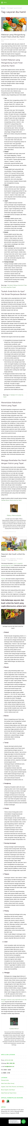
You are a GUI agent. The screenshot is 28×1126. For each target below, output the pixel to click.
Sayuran (3, 579)
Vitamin (3, 560)
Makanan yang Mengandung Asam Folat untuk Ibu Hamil (13, 35)
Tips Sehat (19, 559)
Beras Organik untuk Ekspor (8, 1090)
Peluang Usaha (5, 1080)
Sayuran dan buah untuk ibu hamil (13, 555)
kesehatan (13, 39)
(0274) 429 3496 (9, 1060)
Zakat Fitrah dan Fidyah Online (8, 1093)
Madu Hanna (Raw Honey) (7, 1083)
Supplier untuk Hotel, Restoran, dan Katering (12, 1086)
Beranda (3, 8)
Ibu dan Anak (5, 39)
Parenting (13, 559)
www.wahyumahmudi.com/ (9, 531)
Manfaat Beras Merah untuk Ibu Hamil (11, 500)
